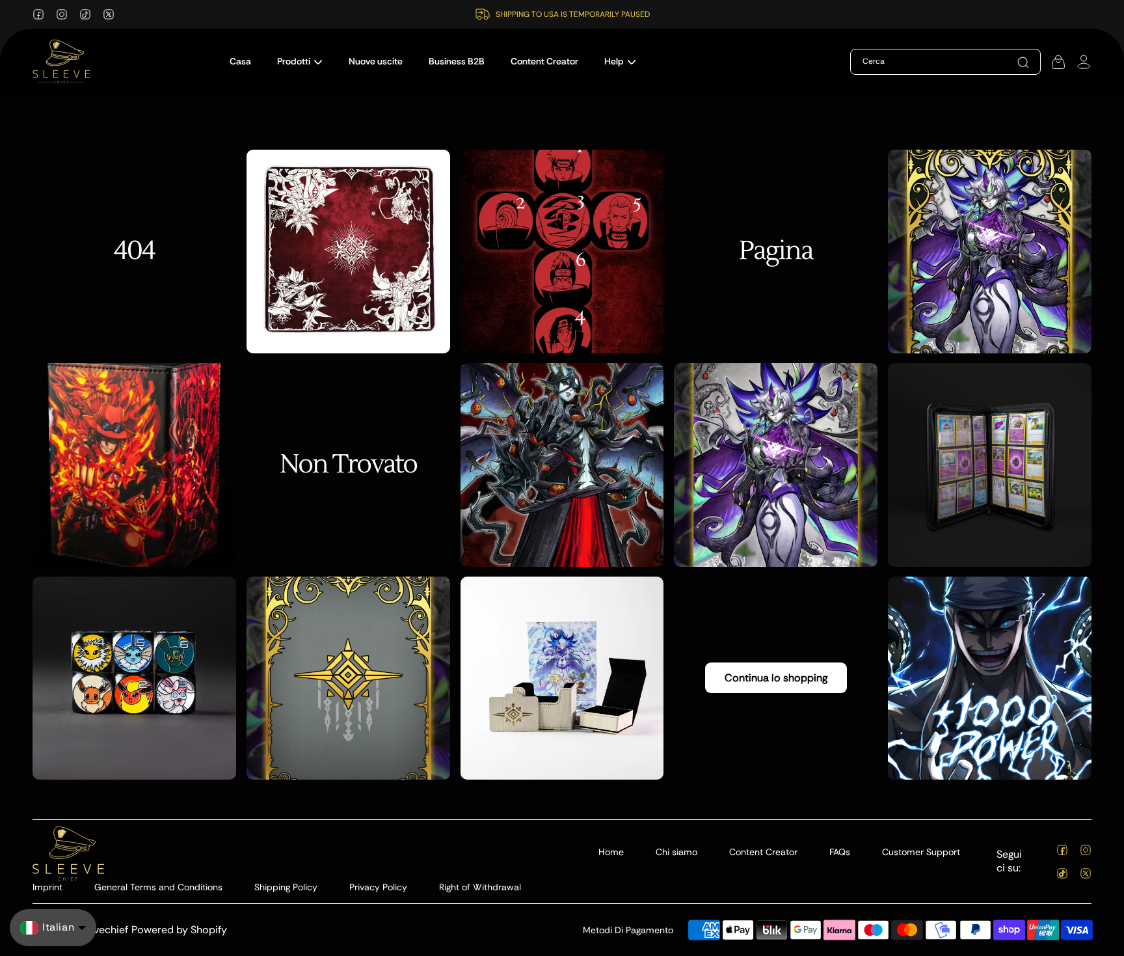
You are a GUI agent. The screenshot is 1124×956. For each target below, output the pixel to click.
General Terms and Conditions (158, 887)
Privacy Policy (378, 887)
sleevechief (101, 929)
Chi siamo (676, 852)
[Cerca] (1023, 62)
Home (611, 852)
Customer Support (921, 852)
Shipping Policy (285, 887)
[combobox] (925, 62)
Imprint (47, 887)
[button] (300, 61)
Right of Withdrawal (480, 887)
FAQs (839, 852)
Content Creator (763, 852)
